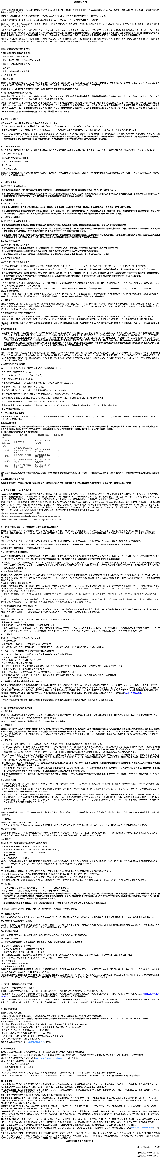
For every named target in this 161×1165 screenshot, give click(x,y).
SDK (132, 693)
